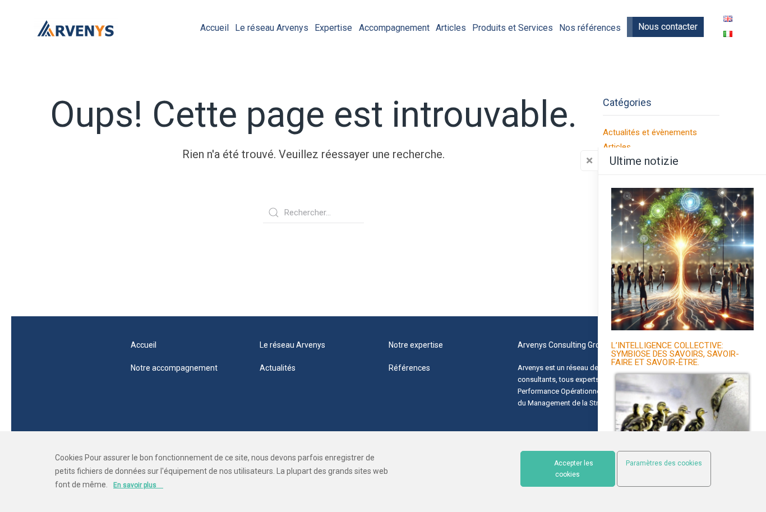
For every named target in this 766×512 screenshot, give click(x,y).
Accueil (214, 27)
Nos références (590, 27)
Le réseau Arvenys (271, 27)
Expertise (333, 27)
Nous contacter (668, 26)
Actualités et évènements (650, 132)
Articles (451, 27)
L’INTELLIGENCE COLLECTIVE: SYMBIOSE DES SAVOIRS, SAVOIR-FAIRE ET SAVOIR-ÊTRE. (675, 354)
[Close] (589, 160)
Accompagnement (394, 27)
